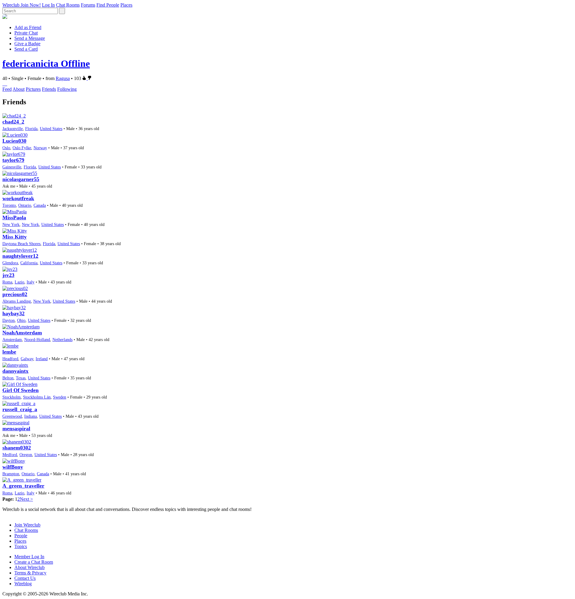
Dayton (8, 320)
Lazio (19, 282)
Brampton (10, 473)
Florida (31, 128)
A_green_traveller (23, 486)
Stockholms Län (37, 397)
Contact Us (25, 578)
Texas (20, 377)
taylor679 (13, 160)
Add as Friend (27, 27)
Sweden (59, 397)
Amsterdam (12, 339)
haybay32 (13, 313)
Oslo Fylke (22, 147)
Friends (49, 89)
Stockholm (11, 397)
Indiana (30, 416)
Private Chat (26, 32)
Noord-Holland (37, 339)
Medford (9, 454)
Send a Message (29, 38)
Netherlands (62, 339)
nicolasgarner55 (20, 179)
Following (67, 89)
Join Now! (31, 4)
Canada (40, 205)
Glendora (10, 262)
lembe (9, 352)
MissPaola (14, 218)
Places (126, 4)
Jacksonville (12, 128)
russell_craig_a (19, 409)
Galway (27, 358)
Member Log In (29, 556)
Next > (26, 499)
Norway (40, 147)
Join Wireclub (27, 524)
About (19, 89)
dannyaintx (15, 371)
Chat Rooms (68, 4)
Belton (7, 377)
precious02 (14, 294)
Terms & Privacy (30, 572)
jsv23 (8, 275)
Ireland (42, 358)
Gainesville (11, 167)
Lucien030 (14, 141)
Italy (30, 282)
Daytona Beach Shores (21, 243)
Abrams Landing (16, 301)
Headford (10, 358)
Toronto (9, 205)
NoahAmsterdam (22, 333)
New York (10, 224)
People (20, 535)
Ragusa (63, 78)
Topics (20, 546)
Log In (48, 4)
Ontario (24, 205)
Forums (88, 4)
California (28, 262)
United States (51, 128)
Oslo (6, 147)
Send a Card (26, 49)
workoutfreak (18, 198)
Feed (7, 89)
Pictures (33, 89)
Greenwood (12, 416)
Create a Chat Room (33, 562)
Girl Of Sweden (20, 390)
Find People (107, 4)
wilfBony (12, 467)
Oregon (25, 454)
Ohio (21, 320)
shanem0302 (16, 448)
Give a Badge (27, 43)
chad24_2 (13, 122)
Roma (7, 282)
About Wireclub (29, 567)
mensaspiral (16, 428)
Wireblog (23, 583)
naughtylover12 (20, 256)
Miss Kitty (14, 237)
